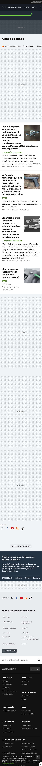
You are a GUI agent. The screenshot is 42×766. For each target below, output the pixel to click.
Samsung (36, 578)
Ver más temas (9, 651)
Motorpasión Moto (28, 714)
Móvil (34, 7)
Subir (33, 669)
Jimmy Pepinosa (14, 167)
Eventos (25, 628)
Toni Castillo (12, 261)
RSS (17, 528)
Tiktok (22, 528)
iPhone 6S (6, 637)
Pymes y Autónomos (29, 728)
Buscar (39, 660)
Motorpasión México (29, 753)
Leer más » (36, 164)
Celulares (18, 578)
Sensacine (25, 696)
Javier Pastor (13, 287)
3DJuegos (25, 681)
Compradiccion (8, 732)
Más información (8, 764)
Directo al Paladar (9, 710)
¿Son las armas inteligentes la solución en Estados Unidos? (10, 273)
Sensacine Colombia (29, 750)
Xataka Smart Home (10, 691)
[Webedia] (36, 1)
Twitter (2, 528)
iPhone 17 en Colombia (26, 46)
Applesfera (6, 687)
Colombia (25, 632)
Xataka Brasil (7, 746)
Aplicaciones (7, 621)
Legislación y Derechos (12, 152)
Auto (26, 7)
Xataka (5, 681)
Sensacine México (28, 746)
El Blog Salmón (27, 725)
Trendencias (7, 725)
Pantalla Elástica (9, 643)
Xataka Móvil (7, 684)
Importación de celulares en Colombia (30, 638)
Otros (4, 198)
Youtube (12, 528)
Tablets (27, 578)
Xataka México (8, 743)
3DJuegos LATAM (28, 743)
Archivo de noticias (22, 546)
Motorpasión (26, 710)
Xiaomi (24, 643)
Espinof (24, 699)
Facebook (7, 528)
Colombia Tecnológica (11, 7)
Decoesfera (7, 728)
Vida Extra (25, 684)
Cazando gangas (9, 628)
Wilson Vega (12, 209)
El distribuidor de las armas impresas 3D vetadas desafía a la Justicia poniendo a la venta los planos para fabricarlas (11, 227)
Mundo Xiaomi (8, 694)
